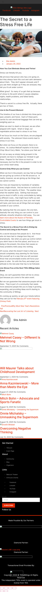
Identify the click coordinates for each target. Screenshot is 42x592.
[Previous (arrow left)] (2, 591)
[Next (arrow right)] (6, 591)
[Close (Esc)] (14, 588)
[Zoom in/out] (2, 588)
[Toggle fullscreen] (6, 588)
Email (4, 496)
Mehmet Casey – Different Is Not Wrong (20, 339)
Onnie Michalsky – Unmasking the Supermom (19, 415)
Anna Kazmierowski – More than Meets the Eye (19, 385)
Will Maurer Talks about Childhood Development (17, 370)
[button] (3, 2)
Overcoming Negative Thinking (15, 430)
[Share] (10, 588)
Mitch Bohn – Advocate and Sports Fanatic (19, 400)
